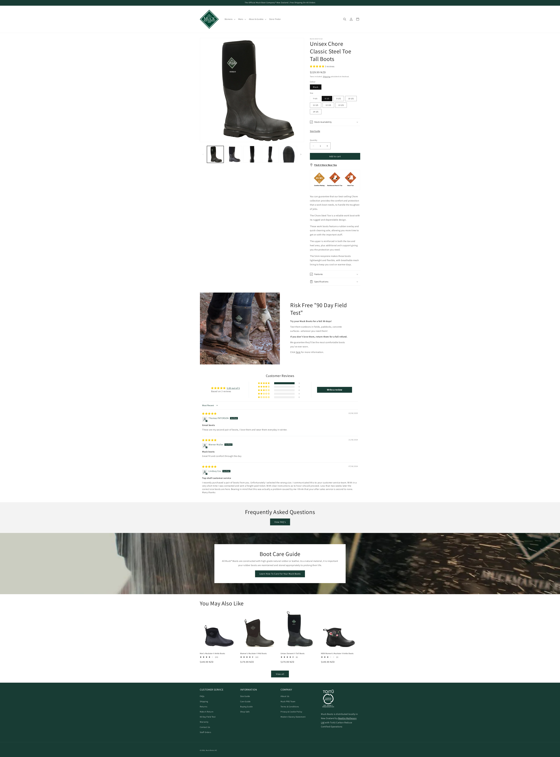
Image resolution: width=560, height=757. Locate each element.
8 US (327, 98)
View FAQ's (280, 522)
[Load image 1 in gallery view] (215, 154)
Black (315, 87)
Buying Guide (246, 706)
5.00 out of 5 (233, 388)
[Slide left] (203, 154)
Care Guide (245, 701)
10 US (351, 98)
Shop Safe (245, 711)
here (298, 352)
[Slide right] (301, 154)
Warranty (204, 722)
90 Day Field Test (208, 716)
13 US (341, 105)
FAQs (202, 696)
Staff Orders (205, 732)
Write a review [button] (334, 389)
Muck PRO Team (288, 701)
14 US (315, 111)
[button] (230, 19)
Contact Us (205, 727)
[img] (209, 413)
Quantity (313, 140)
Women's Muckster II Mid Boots (253, 653)
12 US (328, 105)
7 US (316, 99)
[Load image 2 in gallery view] (233, 154)
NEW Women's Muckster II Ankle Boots (337, 653)
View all (280, 674)
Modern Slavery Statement (293, 716)
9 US (338, 98)
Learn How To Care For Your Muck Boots (280, 573)
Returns (203, 706)
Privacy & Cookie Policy (291, 711)
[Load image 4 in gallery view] (270, 154)
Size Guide (315, 131)
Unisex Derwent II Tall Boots (292, 653)
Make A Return (207, 711)
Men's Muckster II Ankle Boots (212, 653)
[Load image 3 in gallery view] (252, 154)
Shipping (326, 76)
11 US (315, 105)
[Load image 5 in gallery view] (288, 154)
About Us (285, 696)
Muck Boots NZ (211, 750)
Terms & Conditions (290, 706)
